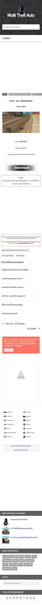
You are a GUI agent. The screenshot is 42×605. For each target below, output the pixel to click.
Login (14, 568)
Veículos (10, 412)
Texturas (9, 437)
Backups (13, 564)
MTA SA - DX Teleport (15, 324)
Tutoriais (29, 428)
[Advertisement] (21, 66)
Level (22, 560)
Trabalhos (7, 560)
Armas (28, 412)
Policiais (28, 564)
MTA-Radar (20, 256)
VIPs (34, 556)
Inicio (4, 94)
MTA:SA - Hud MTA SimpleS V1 (14, 296)
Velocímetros (11, 432)
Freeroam (19, 556)
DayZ (5, 564)
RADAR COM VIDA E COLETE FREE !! (15, 270)
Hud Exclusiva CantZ (10, 313)
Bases (28, 556)
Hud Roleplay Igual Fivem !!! (12, 279)
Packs (28, 420)
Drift (16, 560)
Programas (10, 424)
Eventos (6, 568)
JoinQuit (30, 560)
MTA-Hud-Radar (8, 256)
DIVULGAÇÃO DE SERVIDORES (21, 446)
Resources (10, 420)
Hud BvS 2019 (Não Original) (12, 287)
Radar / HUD (30, 432)
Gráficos (10, 416)
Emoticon (8, 350)
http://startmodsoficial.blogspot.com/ (19, 94)
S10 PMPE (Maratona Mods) (21, 528)
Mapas (28, 416)
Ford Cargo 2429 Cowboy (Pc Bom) (24, 537)
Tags (20, 564)
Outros (28, 437)
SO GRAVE (31, 329)
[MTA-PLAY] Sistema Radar (12, 305)
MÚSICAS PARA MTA (21, 450)
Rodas (28, 424)
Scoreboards (8, 556)
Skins (8, 428)
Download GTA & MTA (18, 519)
